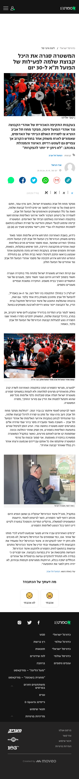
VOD (42, 634)
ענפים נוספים (62, 663)
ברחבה (41, 663)
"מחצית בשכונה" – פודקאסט (26, 677)
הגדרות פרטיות (63, 746)
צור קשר (67, 735)
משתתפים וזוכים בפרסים (34, 686)
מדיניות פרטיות (35, 716)
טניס (42, 694)
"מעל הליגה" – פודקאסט (29, 670)
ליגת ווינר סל (48, 48)
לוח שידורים (37, 656)
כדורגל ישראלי (62, 634)
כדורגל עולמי (63, 641)
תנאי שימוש (37, 709)
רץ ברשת (39, 641)
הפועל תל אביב (55, 155)
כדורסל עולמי (62, 656)
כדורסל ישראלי (67, 48)
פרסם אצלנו (65, 730)
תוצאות (40, 648)
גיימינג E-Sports (35, 702)
